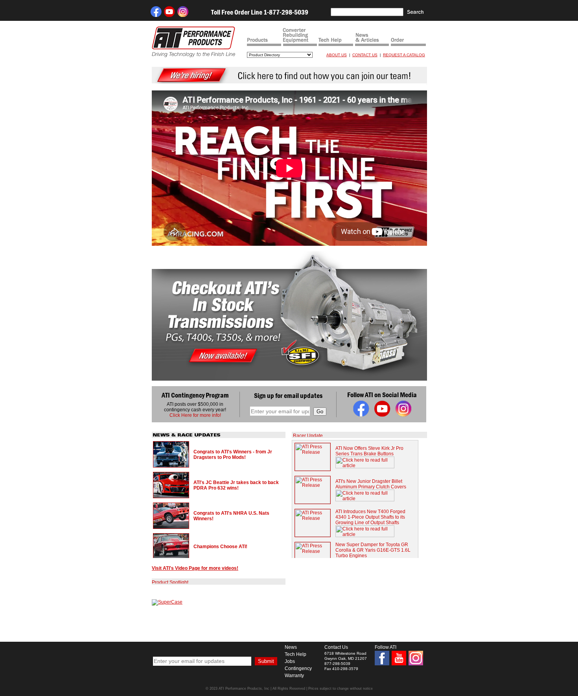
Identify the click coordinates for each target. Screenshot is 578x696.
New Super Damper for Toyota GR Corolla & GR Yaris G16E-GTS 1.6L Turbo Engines (372, 550)
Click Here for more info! (195, 415)
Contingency (298, 668)
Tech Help (295, 654)
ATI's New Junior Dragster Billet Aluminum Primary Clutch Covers (370, 484)
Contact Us (336, 647)
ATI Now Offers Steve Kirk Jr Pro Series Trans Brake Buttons (369, 451)
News (291, 647)
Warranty (294, 675)
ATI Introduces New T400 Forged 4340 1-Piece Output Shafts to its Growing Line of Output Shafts (370, 517)
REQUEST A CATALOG (404, 55)
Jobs (290, 661)
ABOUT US (336, 55)
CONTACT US (364, 55)
